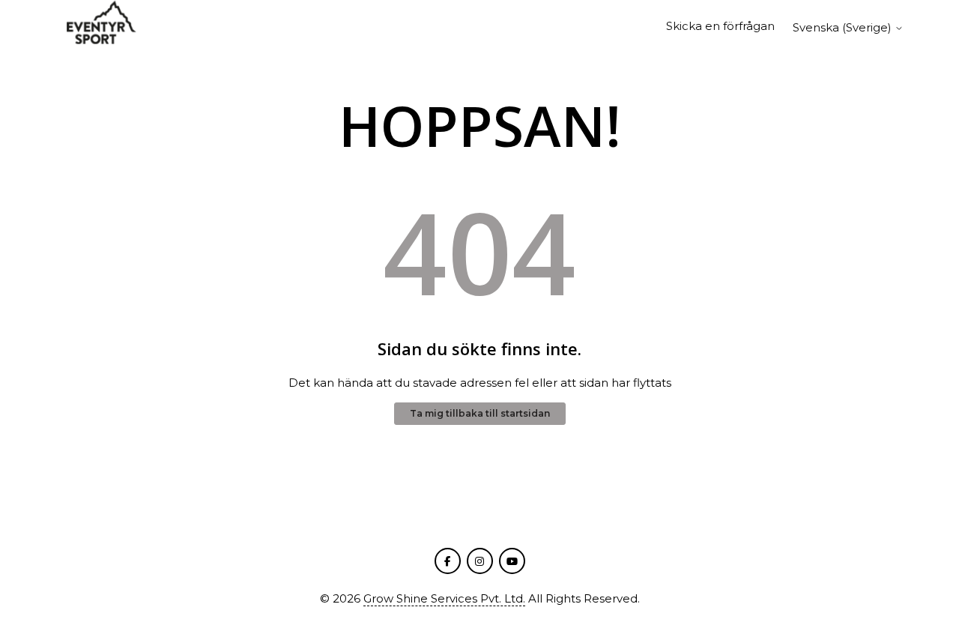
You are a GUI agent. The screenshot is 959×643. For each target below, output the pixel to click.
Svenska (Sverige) (844, 27)
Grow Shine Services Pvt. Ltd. (444, 598)
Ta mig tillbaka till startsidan (480, 413)
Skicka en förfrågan (720, 26)
